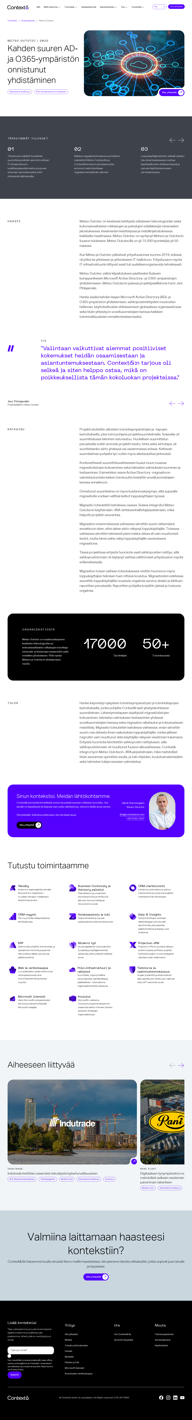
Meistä (68, 1340)
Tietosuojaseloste (164, 1334)
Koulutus (109, 1179)
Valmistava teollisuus (19, 92)
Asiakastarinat (88, 7)
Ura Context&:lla (122, 1334)
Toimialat (69, 7)
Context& (136, 7)
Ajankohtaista (107, 7)
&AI (38, 7)
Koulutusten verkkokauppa (78, 1374)
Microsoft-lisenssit (74, 1368)
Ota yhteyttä (176, 7)
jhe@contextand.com (132, 814)
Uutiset (68, 1351)
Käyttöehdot (161, 1346)
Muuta (160, 1325)
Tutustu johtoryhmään (76, 1346)
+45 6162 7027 (135, 818)
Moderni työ (67, 1179)
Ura (123, 7)
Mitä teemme (51, 7)
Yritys (70, 1325)
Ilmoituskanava (162, 1340)
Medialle (69, 1357)
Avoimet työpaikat (123, 1340)
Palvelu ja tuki (72, 1362)
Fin (155, 7)
